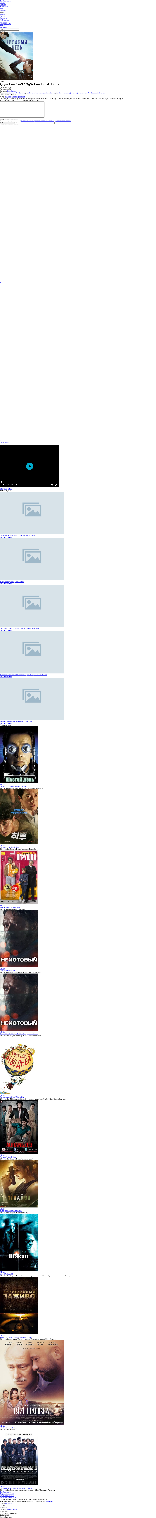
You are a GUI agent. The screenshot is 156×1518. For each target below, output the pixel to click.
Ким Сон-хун (12, 91)
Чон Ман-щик (40, 93)
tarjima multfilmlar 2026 (8, 1498)
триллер (8, 97)
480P (1, 489)
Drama (2, 16)
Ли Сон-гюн (10, 93)
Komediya (3, 18)
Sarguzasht (3, 22)
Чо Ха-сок (92, 93)
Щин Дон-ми (70, 93)
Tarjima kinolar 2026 (7, 1494)
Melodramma (4, 20)
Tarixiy (2, 26)
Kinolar (2, 3)
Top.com (5, 1)
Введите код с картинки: (9, 119)
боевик (14, 97)
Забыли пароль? (12, 1509)
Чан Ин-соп (30, 93)
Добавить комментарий (7, 123)
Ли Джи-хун (100, 93)
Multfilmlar (4, 7)
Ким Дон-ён (50, 93)
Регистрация (9, 1503)
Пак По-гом (60, 93)
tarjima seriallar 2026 (7, 1496)
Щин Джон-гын (81, 93)
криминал (21, 97)
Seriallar (3, 5)
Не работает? (4, 442)
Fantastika (3, 27)
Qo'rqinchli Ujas (5, 24)
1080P (10, 489)
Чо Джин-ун (20, 93)
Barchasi (3, 10)
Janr (1, 8)
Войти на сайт (4, 1515)
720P (5, 489)
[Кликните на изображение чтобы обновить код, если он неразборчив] (45, 121)
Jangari (2, 14)
